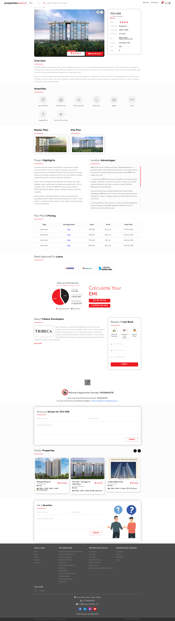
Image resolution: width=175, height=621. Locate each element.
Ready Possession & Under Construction (101, 568)
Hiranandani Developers (66, 579)
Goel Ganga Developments (67, 565)
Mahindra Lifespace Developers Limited (70, 551)
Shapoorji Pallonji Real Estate (67, 573)
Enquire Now (95, 53)
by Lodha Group (112, 484)
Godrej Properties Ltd (65, 557)
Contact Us (154, 2)
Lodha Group (63, 581)
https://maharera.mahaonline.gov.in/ (105, 401)
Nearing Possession (95, 562)
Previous (135, 450)
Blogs (35, 554)
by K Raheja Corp (41, 484)
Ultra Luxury (119, 551)
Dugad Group (63, 562)
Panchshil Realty (63, 570)
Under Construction (95, 559)
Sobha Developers (64, 576)
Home (35, 7)
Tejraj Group (62, 568)
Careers (36, 557)
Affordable (119, 557)
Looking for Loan (100, 305)
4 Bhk (69, 240)
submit (132, 439)
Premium (118, 554)
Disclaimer (129, 619)
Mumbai (42, 590)
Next (139, 450)
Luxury (118, 559)
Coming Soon (93, 551)
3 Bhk (69, 229)
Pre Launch (92, 554)
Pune (39, 7)
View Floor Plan (128, 229)
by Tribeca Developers (116, 16)
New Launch (92, 557)
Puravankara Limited (65, 559)
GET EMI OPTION (99, 300)
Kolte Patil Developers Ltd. (66, 554)
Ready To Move (93, 565)
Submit (124, 364)
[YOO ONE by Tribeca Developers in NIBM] (69, 33)
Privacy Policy (137, 619)
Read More (38, 343)
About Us (146, 2)
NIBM (113, 18)
